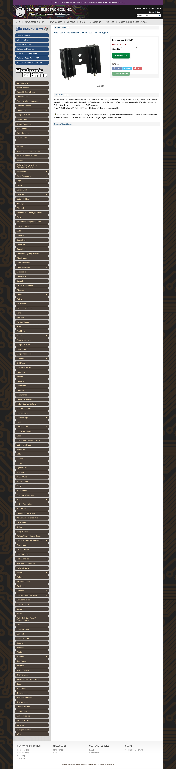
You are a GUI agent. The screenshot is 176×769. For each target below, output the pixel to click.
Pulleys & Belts (23, 568)
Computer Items (33, 267)
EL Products (22, 304)
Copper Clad (22, 276)
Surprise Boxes (23, 87)
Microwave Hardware (25, 495)
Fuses (33, 336)
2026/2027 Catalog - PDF (27, 54)
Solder (19, 625)
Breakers (20, 217)
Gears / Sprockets (24, 340)
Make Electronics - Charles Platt (29, 63)
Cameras (20, 235)
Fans (33, 313)
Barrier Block (22, 190)
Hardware (33, 372)
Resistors (33, 586)
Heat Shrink (21, 386)
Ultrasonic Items (23, 707)
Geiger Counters (23, 115)
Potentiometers (33, 559)
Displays (33, 290)
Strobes (33, 652)
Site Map (21, 758)
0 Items (151, 8)
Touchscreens (22, 702)
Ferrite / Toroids (23, 322)
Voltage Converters (24, 729)
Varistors (20, 725)
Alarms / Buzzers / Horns (27, 156)
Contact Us (94, 753)
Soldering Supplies (24, 44)
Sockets (20, 613)
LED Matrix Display (24, 445)
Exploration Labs (23, 35)
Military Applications (24, 504)
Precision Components (26, 563)
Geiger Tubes (22, 119)
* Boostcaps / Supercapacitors (29, 222)
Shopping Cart (140, 8)
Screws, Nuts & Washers (33, 595)
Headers (20, 390)
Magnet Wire (22, 477)
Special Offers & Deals (26, 92)
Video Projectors (23, 716)
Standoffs (20, 647)
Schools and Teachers (25, 49)
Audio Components (33, 176)
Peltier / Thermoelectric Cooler (29, 536)
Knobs (19, 422)
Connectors (33, 272)
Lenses (20, 459)
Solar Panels (22, 128)
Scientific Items (23, 133)
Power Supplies (23, 550)
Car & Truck (21, 240)
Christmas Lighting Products (28, 254)
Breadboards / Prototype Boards (29, 213)
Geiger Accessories (24, 124)
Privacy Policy (23, 753)
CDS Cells (21, 244)
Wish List (110, 22)
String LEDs (21, 449)
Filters (19, 326)
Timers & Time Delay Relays (28, 679)
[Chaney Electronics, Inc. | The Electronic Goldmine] (54, 12)
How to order (55, 22)
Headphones (22, 395)
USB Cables (22, 138)
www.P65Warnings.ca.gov (95, 118)
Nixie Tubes (21, 522)
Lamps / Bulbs (33, 427)
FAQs (82, 22)
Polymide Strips (23, 554)
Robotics (33, 591)
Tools (33, 684)
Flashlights (21, 331)
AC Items (20, 147)
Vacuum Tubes (23, 720)
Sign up (151, 12)
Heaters (20, 377)
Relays (33, 577)
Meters (20, 486)
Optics (33, 527)
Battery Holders (23, 199)
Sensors (20, 609)
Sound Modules (23, 638)
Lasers (19, 436)
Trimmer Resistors (24, 698)
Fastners (20, 317)
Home (17, 22)
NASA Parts (21, 509)
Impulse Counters (24, 408)
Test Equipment (23, 670)
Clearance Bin (22, 97)
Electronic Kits (33, 40)
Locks (19, 463)
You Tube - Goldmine (134, 750)
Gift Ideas (33, 358)
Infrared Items (33, 413)
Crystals (33, 281)
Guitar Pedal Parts (24, 367)
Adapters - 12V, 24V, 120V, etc (29, 151)
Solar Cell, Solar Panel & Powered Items (33, 619)
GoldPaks (21, 363)
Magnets (20, 472)
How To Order (23, 750)
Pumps (33, 573)
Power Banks (22, 545)
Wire (33, 734)
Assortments (33, 172)
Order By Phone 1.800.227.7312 (133, 22)
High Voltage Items (24, 399)
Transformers (33, 693)
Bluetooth (20, 208)
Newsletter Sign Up (34, 22)
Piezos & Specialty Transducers (33, 541)
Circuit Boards (22, 258)
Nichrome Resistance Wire (27, 518)
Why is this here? (115, 118)
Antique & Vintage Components (29, 101)
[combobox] (147, 15)
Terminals (21, 666)
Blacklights (21, 203)
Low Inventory (22, 83)
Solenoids (21, 634)
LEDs (33, 454)
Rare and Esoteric (24, 106)
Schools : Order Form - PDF (28, 58)
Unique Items (33, 110)
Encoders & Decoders (25, 308)
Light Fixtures (22, 468)
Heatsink (20, 381)
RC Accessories (23, 582)
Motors (33, 500)
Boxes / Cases (23, 226)
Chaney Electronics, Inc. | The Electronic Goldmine (87, 764)
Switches (33, 657)
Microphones (22, 490)
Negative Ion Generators (26, 513)
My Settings (58, 750)
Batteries (33, 194)
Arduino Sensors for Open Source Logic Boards (27, 166)
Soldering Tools (23, 629)
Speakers (21, 643)
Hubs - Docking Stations (26, 404)
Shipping (71, 22)
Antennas (20, 160)
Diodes (33, 295)
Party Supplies (22, 531)
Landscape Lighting (24, 431)
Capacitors (33, 249)
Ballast (19, 185)
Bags (33, 181)
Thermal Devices (33, 675)
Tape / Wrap (21, 661)
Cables (33, 231)
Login (159, 12)
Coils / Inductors (23, 263)
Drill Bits (20, 299)
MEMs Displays (23, 481)
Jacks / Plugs (33, 418)
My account (95, 22)
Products (66, 28)
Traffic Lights (22, 688)
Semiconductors (33, 600)
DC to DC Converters (25, 285)
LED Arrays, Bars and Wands (28, 440)
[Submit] (159, 15)
